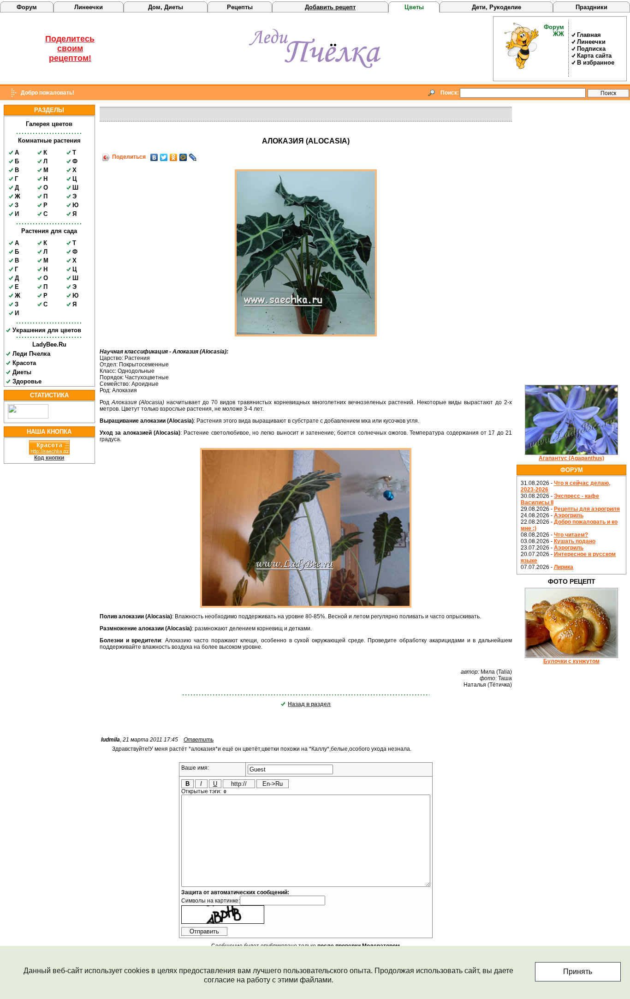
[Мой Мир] (183, 157)
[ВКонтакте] (154, 157)
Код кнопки (49, 458)
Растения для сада (49, 230)
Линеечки (88, 7)
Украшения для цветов (46, 330)
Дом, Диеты (165, 7)
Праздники (591, 7)
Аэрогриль (568, 515)
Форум (27, 7)
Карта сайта (594, 55)
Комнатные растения (49, 140)
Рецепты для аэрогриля (587, 509)
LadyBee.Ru (49, 344)
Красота (24, 362)
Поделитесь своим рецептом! (70, 48)
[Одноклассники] (173, 157)
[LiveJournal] (193, 157)
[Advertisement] (571, 243)
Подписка (591, 48)
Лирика (563, 567)
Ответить (199, 739)
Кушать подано (574, 541)
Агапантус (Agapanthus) (571, 458)
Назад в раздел (309, 704)
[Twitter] (164, 157)
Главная (589, 34)
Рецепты (240, 7)
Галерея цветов (49, 123)
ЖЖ (558, 33)
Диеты (21, 372)
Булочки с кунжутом (571, 661)
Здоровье (27, 381)
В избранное (595, 62)
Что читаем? (571, 535)
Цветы (414, 7)
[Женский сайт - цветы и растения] (314, 66)
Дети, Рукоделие (496, 7)
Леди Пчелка (31, 353)
